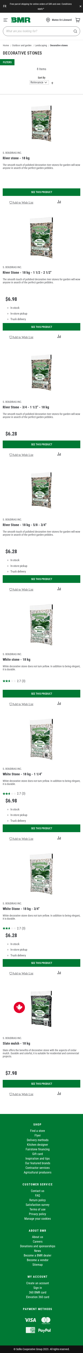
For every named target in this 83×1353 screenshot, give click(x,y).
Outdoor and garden (21, 45)
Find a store (37, 1131)
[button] (21, 202)
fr (4, 6)
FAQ (37, 1195)
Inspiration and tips (37, 1158)
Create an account (37, 1283)
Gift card (37, 1154)
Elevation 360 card (37, 1297)
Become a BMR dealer (37, 1255)
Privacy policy (37, 1214)
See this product (41, 192)
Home (6, 45)
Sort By (41, 77)
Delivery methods (37, 1140)
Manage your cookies (37, 1218)
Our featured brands (37, 1163)
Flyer (38, 1135)
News (37, 1251)
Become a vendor (37, 1260)
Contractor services (37, 1168)
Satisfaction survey (37, 1205)
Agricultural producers (37, 1172)
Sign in (37, 1288)
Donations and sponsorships (37, 1246)
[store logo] (20, 19)
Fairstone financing (38, 1149)
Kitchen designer (37, 1145)
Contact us (37, 1191)
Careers (37, 1241)
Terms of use (38, 1209)
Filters (7, 62)
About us (37, 1237)
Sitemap (37, 1265)
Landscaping (41, 45)
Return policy (37, 1200)
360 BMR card (37, 1292)
